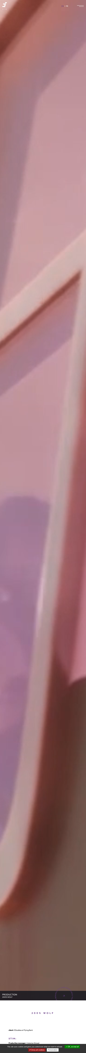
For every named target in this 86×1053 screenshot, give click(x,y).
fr (67, 6)
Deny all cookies (37, 1050)
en (62, 6)
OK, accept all (73, 1047)
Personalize (52, 1050)
